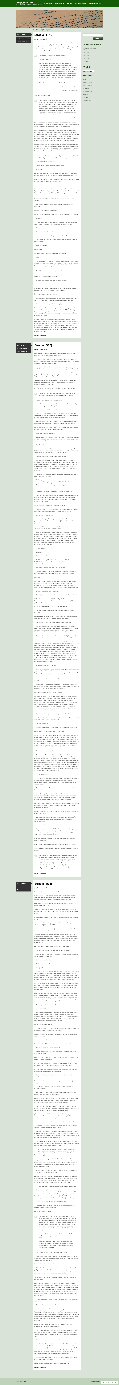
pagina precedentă (41, 39)
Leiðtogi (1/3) (86, 58)
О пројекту (48, 3)
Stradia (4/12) (43, 883)
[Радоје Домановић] (59, 28)
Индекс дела (59, 3)
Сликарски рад (87, 97)
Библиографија (80, 3)
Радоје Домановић (24, 3)
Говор (84, 79)
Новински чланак (87, 91)
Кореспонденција (87, 82)
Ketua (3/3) (85, 61)
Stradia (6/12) (43, 345)
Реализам (85, 94)
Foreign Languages (95, 3)
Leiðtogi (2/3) (86, 56)
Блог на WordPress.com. (97, 1381)
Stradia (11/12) (43, 34)
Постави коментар (22, 41)
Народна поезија (87, 85)
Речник (69, 3)
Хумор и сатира (23, 38)
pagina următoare (40, 335)
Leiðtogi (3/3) (86, 53)
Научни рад (86, 88)
